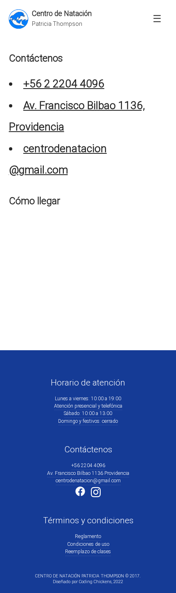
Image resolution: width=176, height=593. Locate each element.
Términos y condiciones (88, 520)
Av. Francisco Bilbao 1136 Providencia (88, 473)
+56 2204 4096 (88, 465)
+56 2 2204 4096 (63, 84)
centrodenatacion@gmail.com (88, 481)
